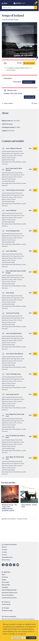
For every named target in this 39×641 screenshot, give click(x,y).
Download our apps (7, 610)
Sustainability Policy (7, 557)
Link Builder (5, 587)
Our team (4, 549)
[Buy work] (35, 148)
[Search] (35, 7)
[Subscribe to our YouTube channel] (18, 564)
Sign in (3, 574)
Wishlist (4, 580)
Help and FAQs (6, 585)
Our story (4, 555)
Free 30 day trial (29, 97)
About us (4, 547)
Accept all (32, 638)
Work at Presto (6, 560)
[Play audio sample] (3, 148)
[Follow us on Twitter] (7, 564)
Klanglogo (9, 124)
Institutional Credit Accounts (9, 592)
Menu (5, 3)
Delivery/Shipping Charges (9, 590)
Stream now (11, 90)
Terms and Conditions (8, 595)
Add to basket (30, 63)
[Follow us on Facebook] (3, 564)
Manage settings (17, 638)
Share (35, 103)
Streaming (5, 577)
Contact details (6, 604)
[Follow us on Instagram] (14, 564)
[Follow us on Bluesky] (11, 564)
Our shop (4, 552)
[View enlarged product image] (19, 40)
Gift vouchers (5, 582)
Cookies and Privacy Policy (9, 597)
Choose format (27, 82)
